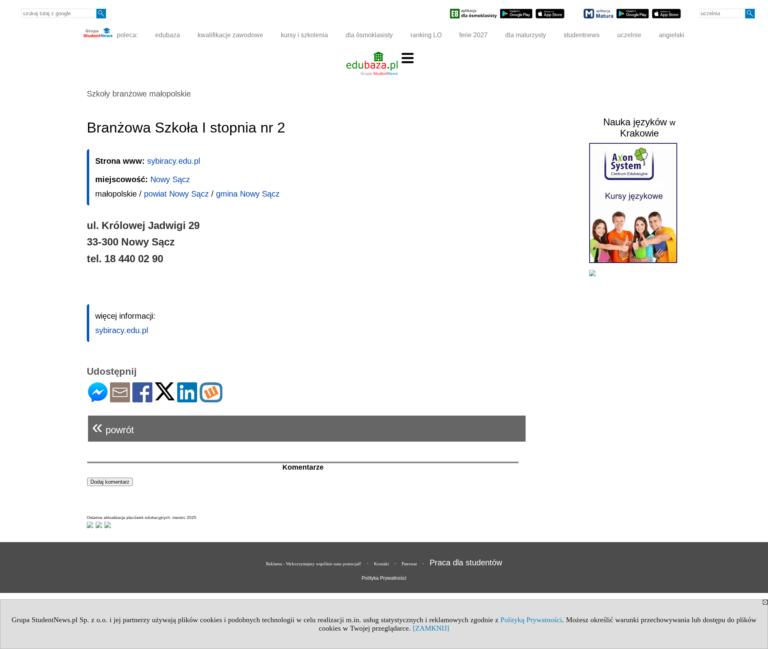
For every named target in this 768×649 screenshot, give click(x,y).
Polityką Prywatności (531, 620)
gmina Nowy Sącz (248, 193)
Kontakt (381, 563)
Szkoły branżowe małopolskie (139, 93)
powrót (113, 426)
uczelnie (629, 35)
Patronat (409, 563)
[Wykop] (211, 399)
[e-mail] (120, 399)
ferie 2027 (473, 35)
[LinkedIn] (187, 399)
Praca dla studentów (466, 562)
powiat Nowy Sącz (176, 193)
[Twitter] (165, 397)
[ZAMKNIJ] (431, 628)
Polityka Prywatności (384, 578)
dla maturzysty (525, 35)
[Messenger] (98, 399)
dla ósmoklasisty (369, 35)
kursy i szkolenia (304, 35)
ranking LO (426, 35)
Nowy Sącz (170, 179)
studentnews (582, 35)
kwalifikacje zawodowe (230, 35)
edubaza (167, 35)
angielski (671, 35)
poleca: (126, 35)
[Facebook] (142, 399)
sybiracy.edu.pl (173, 161)
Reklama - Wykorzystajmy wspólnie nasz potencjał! (313, 563)
